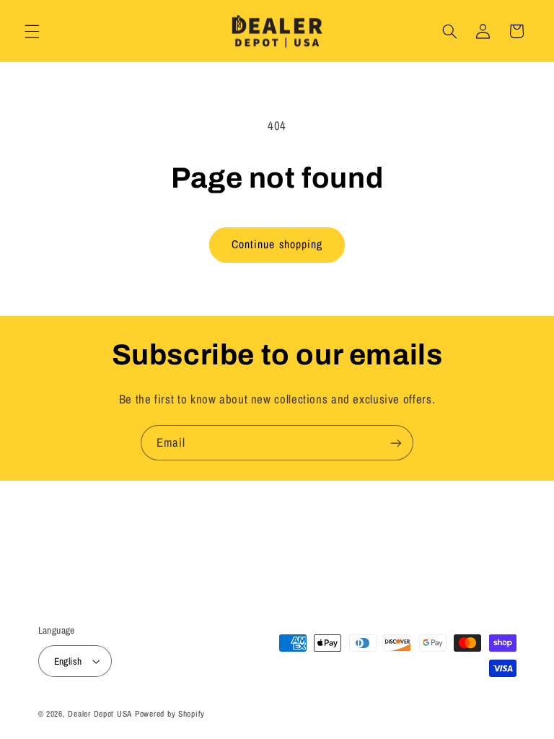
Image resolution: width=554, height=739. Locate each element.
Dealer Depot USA (100, 714)
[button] (31, 31)
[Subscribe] (396, 442)
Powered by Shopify (170, 714)
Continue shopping (277, 244)
